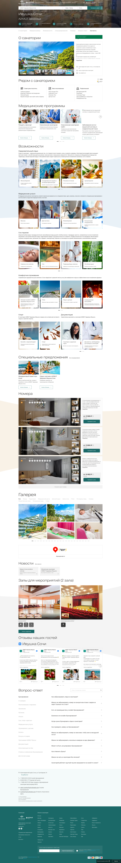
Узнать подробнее (26, 631)
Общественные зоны (24, 501)
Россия (39, 815)
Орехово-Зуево (74, 820)
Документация (23, 744)
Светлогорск (73, 831)
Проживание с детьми (25, 728)
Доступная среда (24, 756)
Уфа (82, 836)
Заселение (22, 708)
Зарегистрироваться (67, 850)
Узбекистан (40, 839)
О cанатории (22, 30)
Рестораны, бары (81, 499)
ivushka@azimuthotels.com (28, 792)
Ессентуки (50, 822)
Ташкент (40, 842)
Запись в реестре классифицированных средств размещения (30, 800)
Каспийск (50, 836)
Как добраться (82, 73)
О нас (19, 837)
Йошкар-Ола (51, 829)
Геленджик (51, 818)
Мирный (61, 827)
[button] (58, 141)
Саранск (72, 827)
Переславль (73, 825)
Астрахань (40, 829)
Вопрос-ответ (82, 30)
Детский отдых (56, 499)
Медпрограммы (35, 30)
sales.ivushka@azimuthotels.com (29, 787)
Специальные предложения (52, 2)
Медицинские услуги (25, 724)
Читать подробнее (24, 667)
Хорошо (116, 861)
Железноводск (52, 825)
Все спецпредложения (74, 357)
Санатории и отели (39, 2)
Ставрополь (84, 820)
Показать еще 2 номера (60, 486)
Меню (99, 2)
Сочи (82, 818)
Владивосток (41, 834)
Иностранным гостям (25, 748)
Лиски (60, 825)
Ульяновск (83, 834)
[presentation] (20, 116)
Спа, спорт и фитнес (25, 720)
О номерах (22, 701)
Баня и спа (66, 499)
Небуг (60, 834)
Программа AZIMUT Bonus (27, 740)
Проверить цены (92, 421)
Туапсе (82, 827)
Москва (39, 818)
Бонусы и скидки (24, 736)
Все (19, 499)
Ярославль (94, 827)
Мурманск (61, 829)
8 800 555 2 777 (21, 824)
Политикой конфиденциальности (89, 850)
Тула (82, 829)
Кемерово (61, 820)
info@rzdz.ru (21, 826)
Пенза (71, 822)
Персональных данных (96, 849)
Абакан (39, 822)
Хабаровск (94, 818)
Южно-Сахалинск (96, 822)
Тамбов (83, 822)
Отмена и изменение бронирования (30, 752)
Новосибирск (73, 818)
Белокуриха (40, 831)
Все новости (38, 564)
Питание (21, 712)
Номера (72, 30)
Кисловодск (62, 822)
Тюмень (83, 831)
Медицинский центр (44, 499)
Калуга (50, 834)
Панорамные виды (38, 501)
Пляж (72, 499)
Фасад (25, 499)
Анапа (39, 825)
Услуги (20, 716)
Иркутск (50, 827)
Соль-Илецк (73, 836)
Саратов (72, 829)
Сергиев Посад (73, 834)
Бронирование (23, 697)
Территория (32, 499)
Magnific (25, 858)
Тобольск (83, 825)
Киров (60, 818)
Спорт (47, 501)
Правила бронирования (83, 851)
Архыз (39, 827)
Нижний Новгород (63, 836)
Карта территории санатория (86, 70)
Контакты (74, 2)
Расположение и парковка (27, 704)
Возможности (47, 30)
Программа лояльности (65, 2)
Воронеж (40, 836)
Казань (50, 831)
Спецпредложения (61, 30)
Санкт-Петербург (42, 820)
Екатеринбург (51, 820)
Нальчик (61, 831)
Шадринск (94, 820)
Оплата (20, 732)
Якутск (93, 825)
